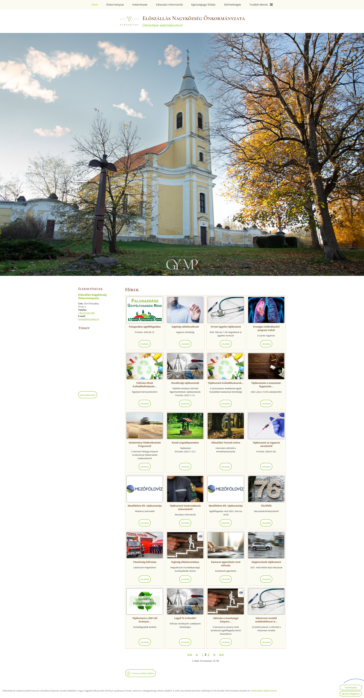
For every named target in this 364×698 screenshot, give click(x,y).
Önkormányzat (115, 4)
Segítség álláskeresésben (185, 562)
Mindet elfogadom (351, 693)
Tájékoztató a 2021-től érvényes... (144, 620)
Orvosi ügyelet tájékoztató (226, 326)
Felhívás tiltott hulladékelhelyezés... (145, 384)
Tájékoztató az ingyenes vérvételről (266, 444)
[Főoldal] (129, 21)
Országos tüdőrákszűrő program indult (266, 328)
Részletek (144, 343)
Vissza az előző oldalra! (143, 673)
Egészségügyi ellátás (203, 4)
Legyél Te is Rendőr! (185, 618)
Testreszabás (351, 687)
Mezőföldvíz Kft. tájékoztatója (145, 505)
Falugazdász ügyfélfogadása (145, 326)
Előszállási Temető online (225, 442)
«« (189, 655)
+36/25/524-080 (86, 312)
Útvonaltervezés (87, 394)
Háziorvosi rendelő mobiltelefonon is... (266, 620)
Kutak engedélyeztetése (185, 442)
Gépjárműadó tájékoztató (266, 562)
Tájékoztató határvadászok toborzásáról (185, 507)
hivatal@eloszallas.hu (88, 319)
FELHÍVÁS (266, 505)
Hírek (94, 4)
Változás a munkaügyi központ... (225, 620)
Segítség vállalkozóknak (185, 326)
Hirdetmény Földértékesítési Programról (145, 444)
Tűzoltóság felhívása (144, 562)
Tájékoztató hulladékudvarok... (226, 383)
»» (221, 655)
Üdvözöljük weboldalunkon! (193, 21)
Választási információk (169, 4)
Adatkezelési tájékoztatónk (264, 690)
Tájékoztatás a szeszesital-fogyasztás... (266, 384)
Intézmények (139, 4)
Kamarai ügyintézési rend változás (225, 563)
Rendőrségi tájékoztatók (185, 383)
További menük (258, 4)
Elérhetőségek (232, 4)
